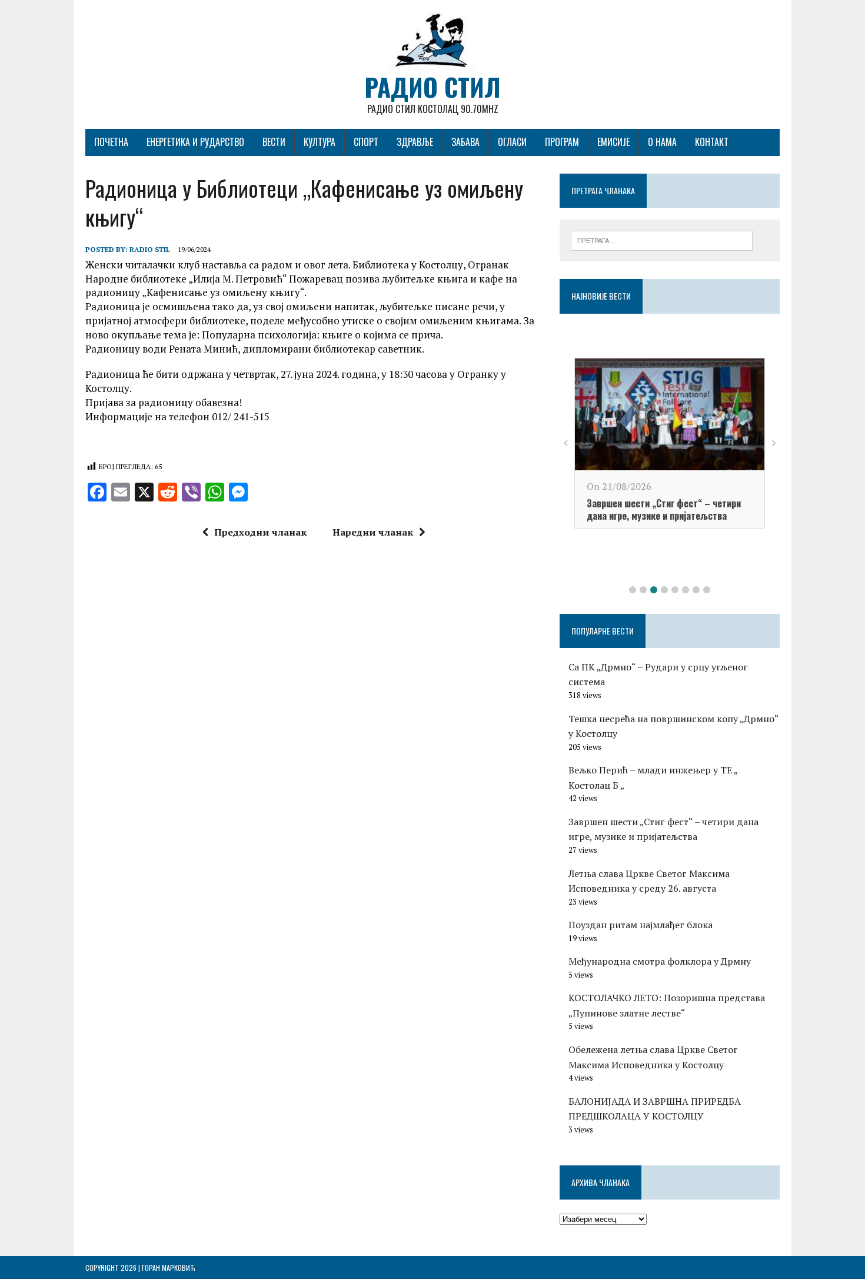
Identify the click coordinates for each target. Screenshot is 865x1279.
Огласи (512, 142)
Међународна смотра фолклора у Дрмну (659, 961)
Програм (562, 142)
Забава (465, 142)
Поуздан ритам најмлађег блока (640, 924)
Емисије (613, 142)
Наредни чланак (372, 532)
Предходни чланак (260, 532)
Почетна (111, 142)
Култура (319, 142)
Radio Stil (149, 249)
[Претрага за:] (662, 239)
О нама (662, 142)
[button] (632, 589)
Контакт (711, 142)
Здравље (415, 142)
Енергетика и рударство (195, 142)
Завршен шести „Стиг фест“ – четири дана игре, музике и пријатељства (664, 509)
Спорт (366, 142)
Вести (273, 142)
